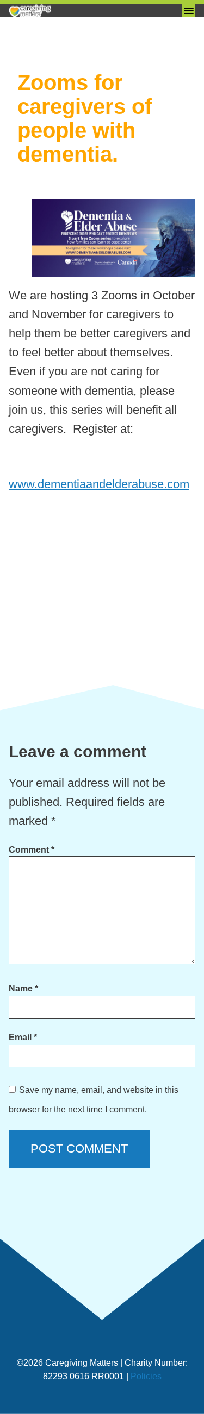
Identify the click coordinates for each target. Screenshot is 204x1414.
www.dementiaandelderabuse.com (99, 484)
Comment (31, 849)
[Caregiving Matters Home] (63, 10)
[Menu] (188, 10)
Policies (146, 1376)
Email (23, 1037)
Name (23, 988)
